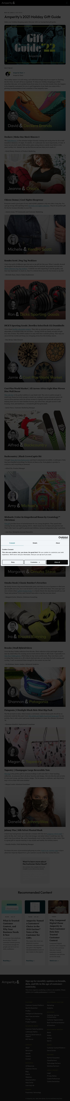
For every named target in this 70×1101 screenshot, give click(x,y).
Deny (12, 562)
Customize (34, 562)
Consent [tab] (12, 543)
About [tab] (58, 543)
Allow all (57, 562)
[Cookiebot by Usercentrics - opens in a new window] (60, 537)
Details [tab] (35, 543)
